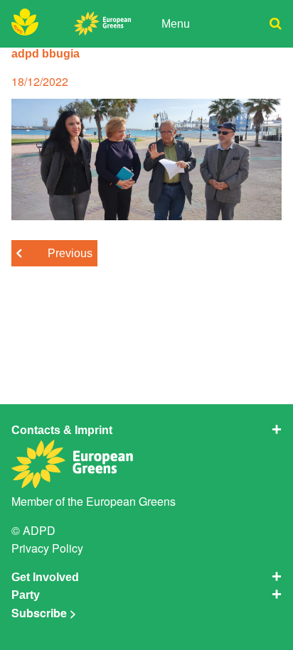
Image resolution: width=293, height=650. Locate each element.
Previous (70, 253)
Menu (175, 23)
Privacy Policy (47, 548)
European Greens (131, 501)
